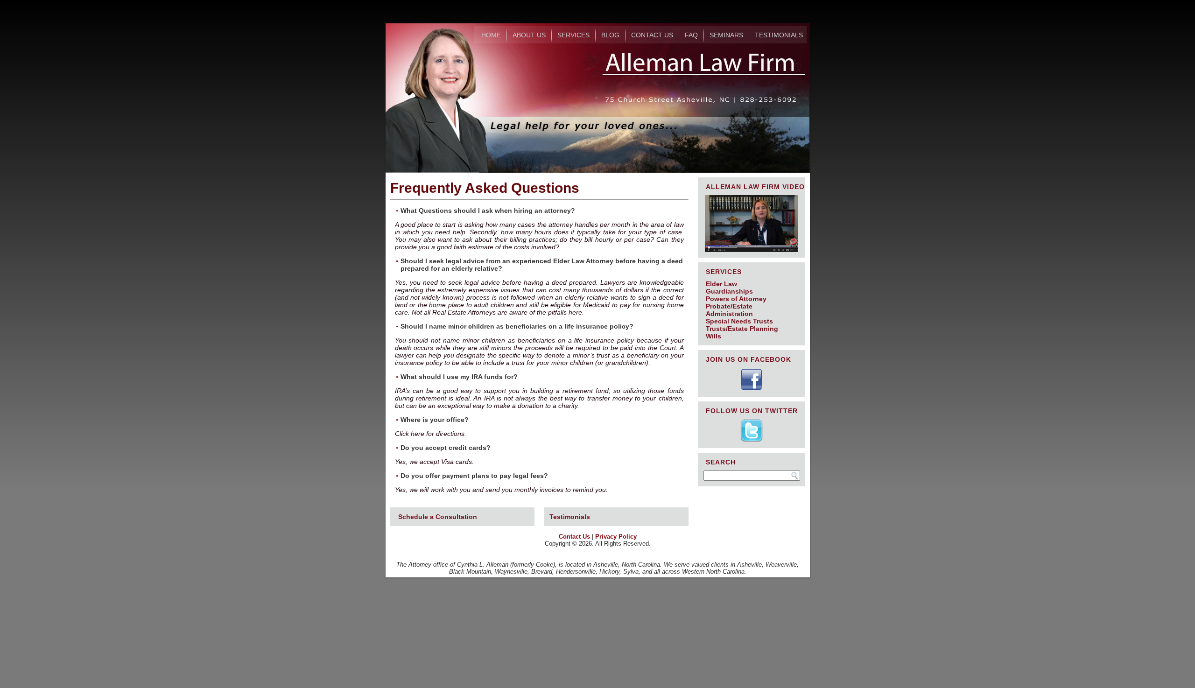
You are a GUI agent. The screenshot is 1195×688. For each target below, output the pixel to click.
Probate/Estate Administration (729, 309)
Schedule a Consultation (437, 516)
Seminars (726, 35)
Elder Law (721, 284)
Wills (713, 336)
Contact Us (652, 35)
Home (491, 35)
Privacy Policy (616, 536)
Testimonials (779, 35)
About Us (529, 35)
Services (573, 35)
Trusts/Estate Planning (742, 328)
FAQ (691, 35)
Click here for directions (429, 433)
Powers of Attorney (736, 298)
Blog (610, 35)
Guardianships (729, 291)
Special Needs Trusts (739, 321)
